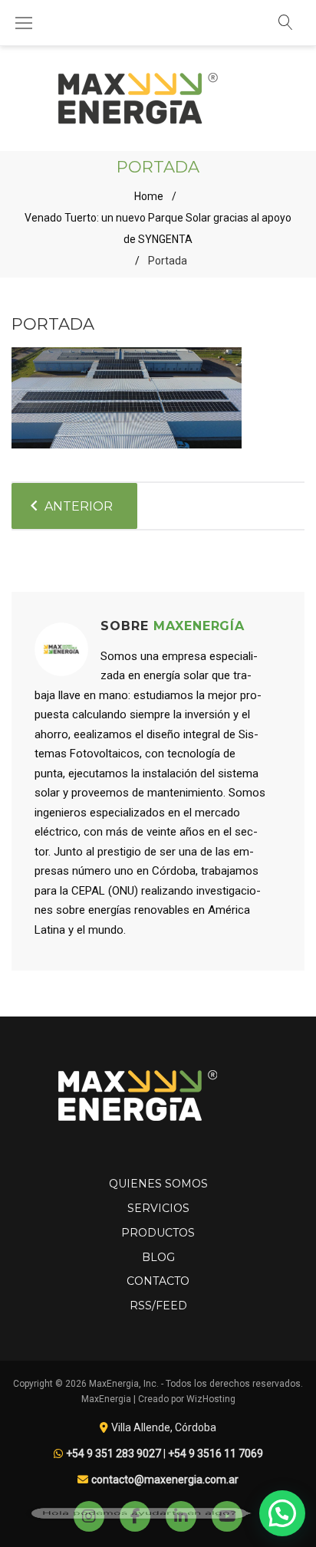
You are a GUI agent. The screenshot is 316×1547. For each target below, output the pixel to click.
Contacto (158, 1281)
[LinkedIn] (181, 1516)
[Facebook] (135, 1516)
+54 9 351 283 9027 (113, 1453)
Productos (158, 1233)
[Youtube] (227, 1516)
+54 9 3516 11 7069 (215, 1453)
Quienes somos (158, 1184)
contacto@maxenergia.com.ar (165, 1479)
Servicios (158, 1208)
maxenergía (199, 626)
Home (148, 196)
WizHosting (210, 1399)
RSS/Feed (158, 1305)
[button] (282, 1513)
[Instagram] (89, 1516)
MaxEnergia (106, 1399)
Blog (158, 1257)
